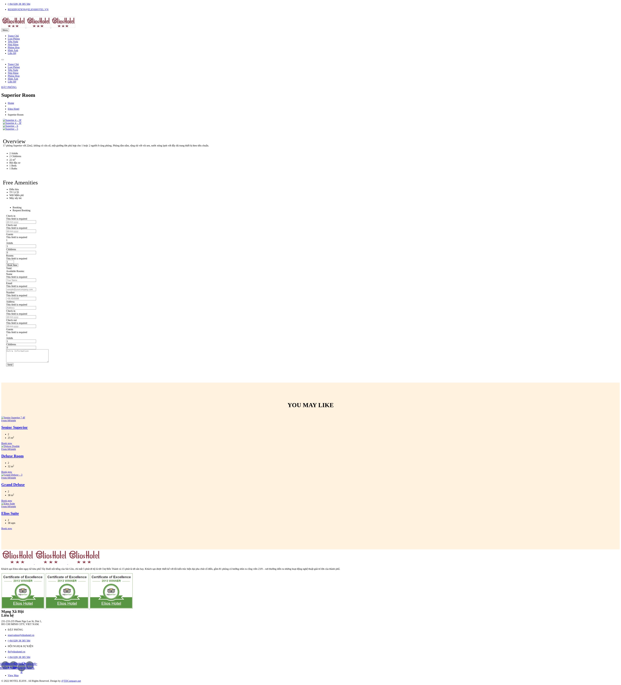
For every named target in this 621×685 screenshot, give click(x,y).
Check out (11, 225)
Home (11, 103)
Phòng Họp (14, 47)
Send (9, 365)
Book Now (12, 265)
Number (10, 292)
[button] (9, 87)
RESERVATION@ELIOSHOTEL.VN (28, 9)
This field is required (16, 218)
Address (10, 301)
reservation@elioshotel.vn (21, 635)
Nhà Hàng (13, 44)
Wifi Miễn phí (16, 195)
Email (9, 283)
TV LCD (14, 192)
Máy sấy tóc (15, 198)
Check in (10, 215)
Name (9, 274)
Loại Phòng (14, 38)
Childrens (11, 249)
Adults (9, 243)
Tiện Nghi (13, 41)
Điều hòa (14, 189)
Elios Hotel (13, 108)
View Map (13, 675)
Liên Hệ (12, 53)
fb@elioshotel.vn (16, 651)
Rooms (9, 255)
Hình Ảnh (13, 50)
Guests (9, 234)
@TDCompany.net (71, 681)
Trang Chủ (13, 35)
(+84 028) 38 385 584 (19, 4)
